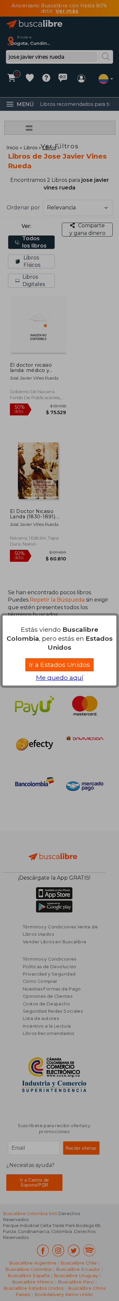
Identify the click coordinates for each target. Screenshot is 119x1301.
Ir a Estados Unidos (59, 665)
